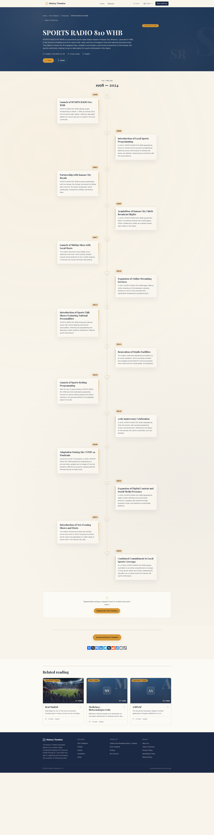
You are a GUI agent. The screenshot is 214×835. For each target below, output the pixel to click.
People (79, 747)
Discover (111, 4)
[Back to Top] (62, 768)
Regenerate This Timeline (107, 611)
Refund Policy (147, 757)
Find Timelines (54, 16)
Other (79, 757)
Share (62, 60)
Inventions (81, 754)
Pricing (112, 750)
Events (79, 750)
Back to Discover (51, 20)
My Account (114, 754)
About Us (145, 743)
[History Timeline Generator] (55, 3)
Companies (65, 16)
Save (50, 60)
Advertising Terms (148, 754)
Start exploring (162, 3)
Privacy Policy (147, 750)
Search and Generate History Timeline (123, 743)
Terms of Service (148, 747)
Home (102, 4)
